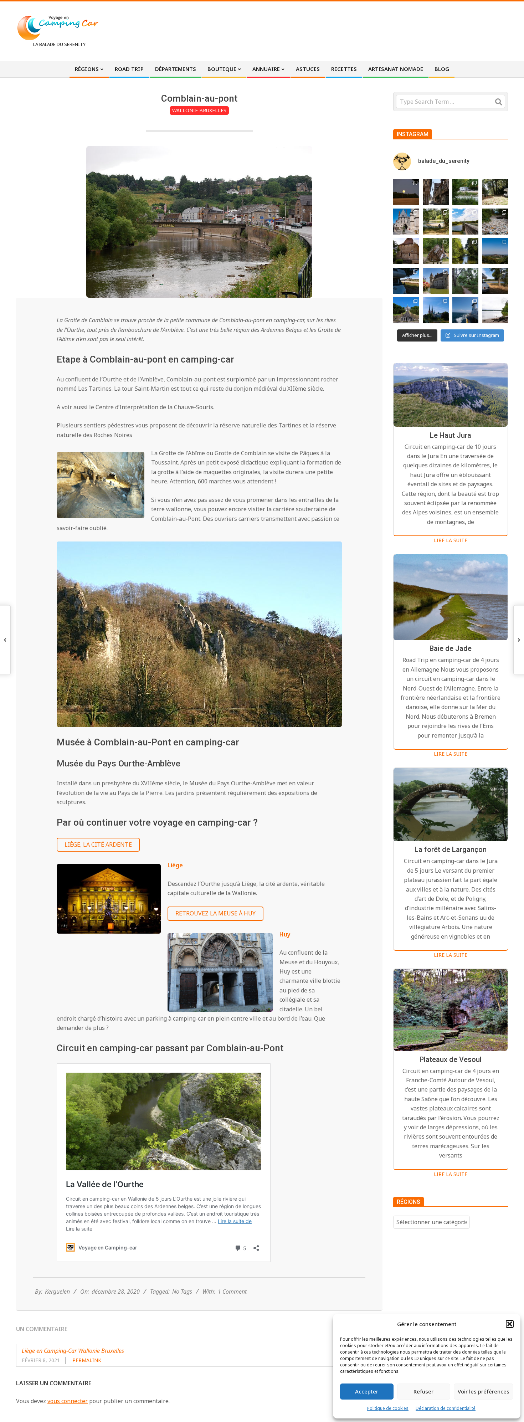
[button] (509, 1324)
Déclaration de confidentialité (446, 1408)
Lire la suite (450, 540)
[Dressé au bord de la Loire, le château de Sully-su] (436, 281)
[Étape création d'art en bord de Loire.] (436, 222)
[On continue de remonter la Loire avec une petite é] (406, 222)
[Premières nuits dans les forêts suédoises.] (495, 310)
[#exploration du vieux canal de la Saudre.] (465, 251)
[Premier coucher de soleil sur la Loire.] (465, 281)
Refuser (423, 1391)
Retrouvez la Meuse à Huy (215, 913)
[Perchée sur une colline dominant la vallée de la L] (495, 251)
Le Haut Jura (450, 435)
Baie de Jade (451, 649)
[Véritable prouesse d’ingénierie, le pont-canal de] (465, 222)
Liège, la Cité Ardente (98, 844)
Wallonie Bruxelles (199, 110)
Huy (285, 934)
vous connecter (67, 1401)
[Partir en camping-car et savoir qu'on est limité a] (495, 222)
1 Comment (232, 1291)
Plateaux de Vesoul (451, 1059)
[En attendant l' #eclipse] (406, 192)
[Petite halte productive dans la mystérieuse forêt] (465, 192)
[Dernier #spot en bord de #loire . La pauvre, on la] (495, 192)
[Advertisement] (376, 30)
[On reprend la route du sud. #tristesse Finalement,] (465, 310)
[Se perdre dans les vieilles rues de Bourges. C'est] (436, 192)
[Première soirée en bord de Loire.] (495, 281)
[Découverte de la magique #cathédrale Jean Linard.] (436, 251)
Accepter (366, 1391)
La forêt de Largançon (451, 850)
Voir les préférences (483, 1391)
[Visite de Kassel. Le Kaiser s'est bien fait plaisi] (406, 310)
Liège (175, 865)
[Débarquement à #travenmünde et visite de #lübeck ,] (436, 310)
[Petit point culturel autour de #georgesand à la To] (406, 251)
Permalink (86, 1360)
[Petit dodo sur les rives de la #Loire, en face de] (406, 281)
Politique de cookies (388, 1408)
